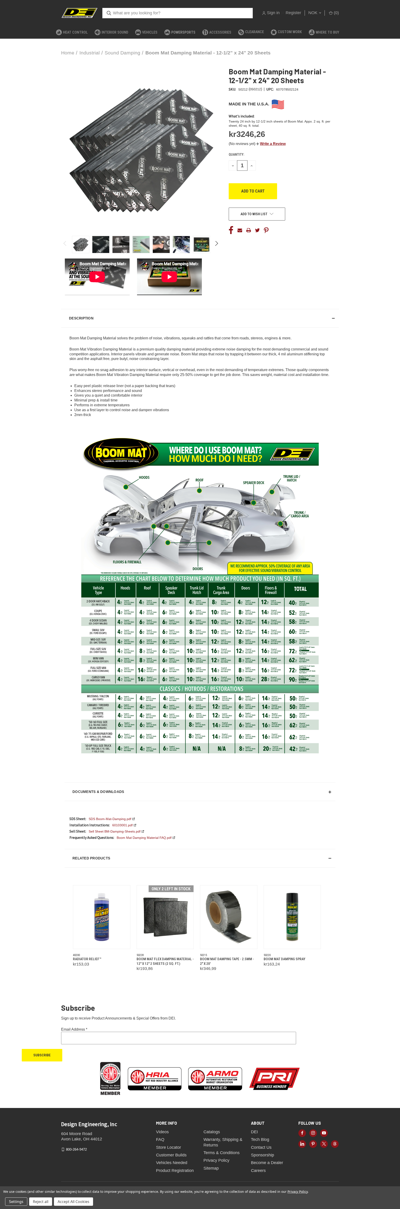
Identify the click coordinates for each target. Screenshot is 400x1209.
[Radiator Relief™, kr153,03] (101, 917)
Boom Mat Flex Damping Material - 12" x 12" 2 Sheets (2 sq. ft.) (165, 961)
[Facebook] (231, 230)
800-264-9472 (76, 1149)
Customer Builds (171, 1155)
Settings (16, 1201)
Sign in (273, 12)
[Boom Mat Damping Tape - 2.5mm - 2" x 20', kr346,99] (228, 917)
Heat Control (75, 32)
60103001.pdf (122, 825)
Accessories (220, 32)
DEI (254, 1132)
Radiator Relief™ (87, 959)
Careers (258, 1170)
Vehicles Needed (171, 1162)
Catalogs (211, 1132)
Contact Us (261, 1147)
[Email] (240, 230)
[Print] (248, 230)
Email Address (74, 1029)
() (336, 12)
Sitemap (211, 1168)
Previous (65, 244)
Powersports (183, 32)
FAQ (160, 1139)
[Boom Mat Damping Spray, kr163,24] (292, 917)
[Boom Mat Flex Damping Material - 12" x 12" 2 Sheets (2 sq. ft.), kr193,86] (165, 917)
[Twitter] (257, 230)
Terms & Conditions (221, 1152)
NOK (313, 12)
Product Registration (175, 1170)
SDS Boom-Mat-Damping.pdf (110, 819)
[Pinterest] (266, 230)
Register (293, 12)
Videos (162, 1132)
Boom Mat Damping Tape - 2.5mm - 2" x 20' (227, 961)
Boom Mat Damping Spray (284, 959)
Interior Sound (115, 32)
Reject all (40, 1201)
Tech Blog (260, 1139)
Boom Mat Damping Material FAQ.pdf (144, 838)
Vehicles (149, 32)
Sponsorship (262, 1155)
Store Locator (168, 1147)
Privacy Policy (216, 1160)
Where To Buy (327, 32)
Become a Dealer (267, 1162)
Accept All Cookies (73, 1201)
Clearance (254, 32)
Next (216, 244)
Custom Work (290, 32)
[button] (271, 144)
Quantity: (236, 154)
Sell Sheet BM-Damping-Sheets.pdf (115, 831)
